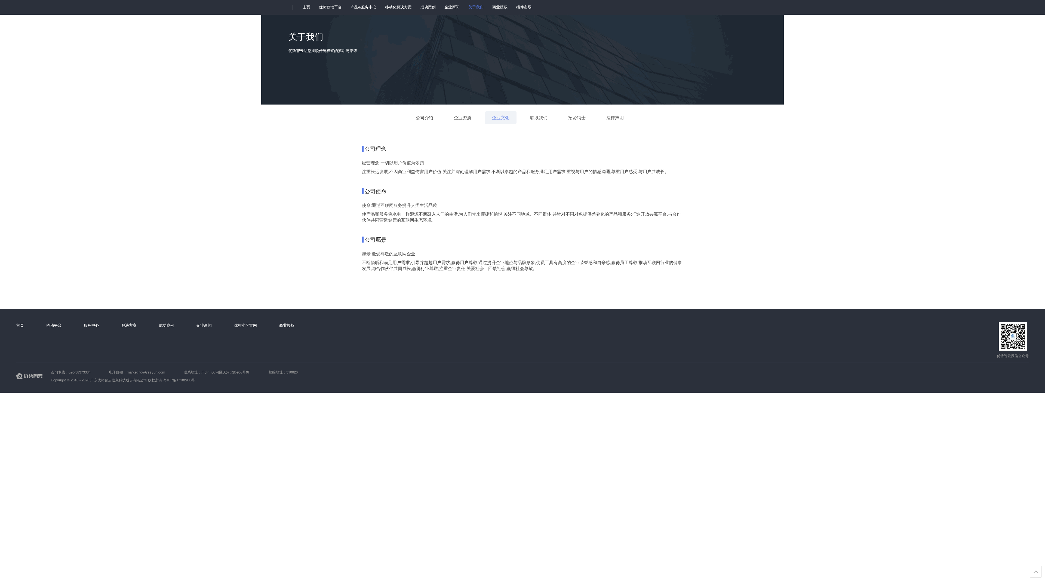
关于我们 (476, 7)
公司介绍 (424, 117)
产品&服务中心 (363, 7)
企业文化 (500, 117)
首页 (20, 325)
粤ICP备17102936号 (179, 379)
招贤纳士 (577, 117)
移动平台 (54, 325)
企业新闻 (452, 7)
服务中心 (91, 325)
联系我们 (539, 117)
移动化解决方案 (398, 7)
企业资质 (462, 117)
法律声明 (615, 117)
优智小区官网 (245, 325)
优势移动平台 (330, 7)
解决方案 (129, 325)
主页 (306, 7)
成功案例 (428, 7)
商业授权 (500, 7)
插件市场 (523, 7)
